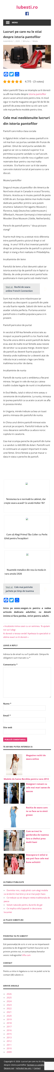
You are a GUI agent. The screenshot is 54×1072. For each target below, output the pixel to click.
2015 (9, 1033)
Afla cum (26, 955)
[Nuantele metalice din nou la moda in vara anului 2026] (27, 560)
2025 (9, 997)
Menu (15, 22)
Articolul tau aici (24, 1068)
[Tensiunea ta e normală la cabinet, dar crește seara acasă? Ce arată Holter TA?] (26, 489)
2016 (9, 1030)
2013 (9, 1037)
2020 (9, 1015)
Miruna (26, 41)
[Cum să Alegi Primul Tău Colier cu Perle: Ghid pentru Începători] (27, 525)
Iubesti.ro (27, 7)
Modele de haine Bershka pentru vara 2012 (26, 779)
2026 (9, 994)
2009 (9, 1052)
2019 (9, 1019)
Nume (7, 703)
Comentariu (10, 664)
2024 (9, 1001)
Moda (35, 41)
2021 (9, 1012)
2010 (9, 1048)
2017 (9, 1026)
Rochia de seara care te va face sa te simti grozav (37, 811)
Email (7, 715)
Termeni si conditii (35, 1065)
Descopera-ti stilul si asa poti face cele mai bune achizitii (37, 858)
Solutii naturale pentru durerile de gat (24, 904)
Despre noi (9, 1068)
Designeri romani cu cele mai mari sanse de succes (38, 788)
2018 (9, 1023)
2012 (9, 1041)
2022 (9, 1008)
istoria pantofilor (37, 94)
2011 (9, 1044)
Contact (37, 1068)
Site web (7, 727)
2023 (9, 1004)
